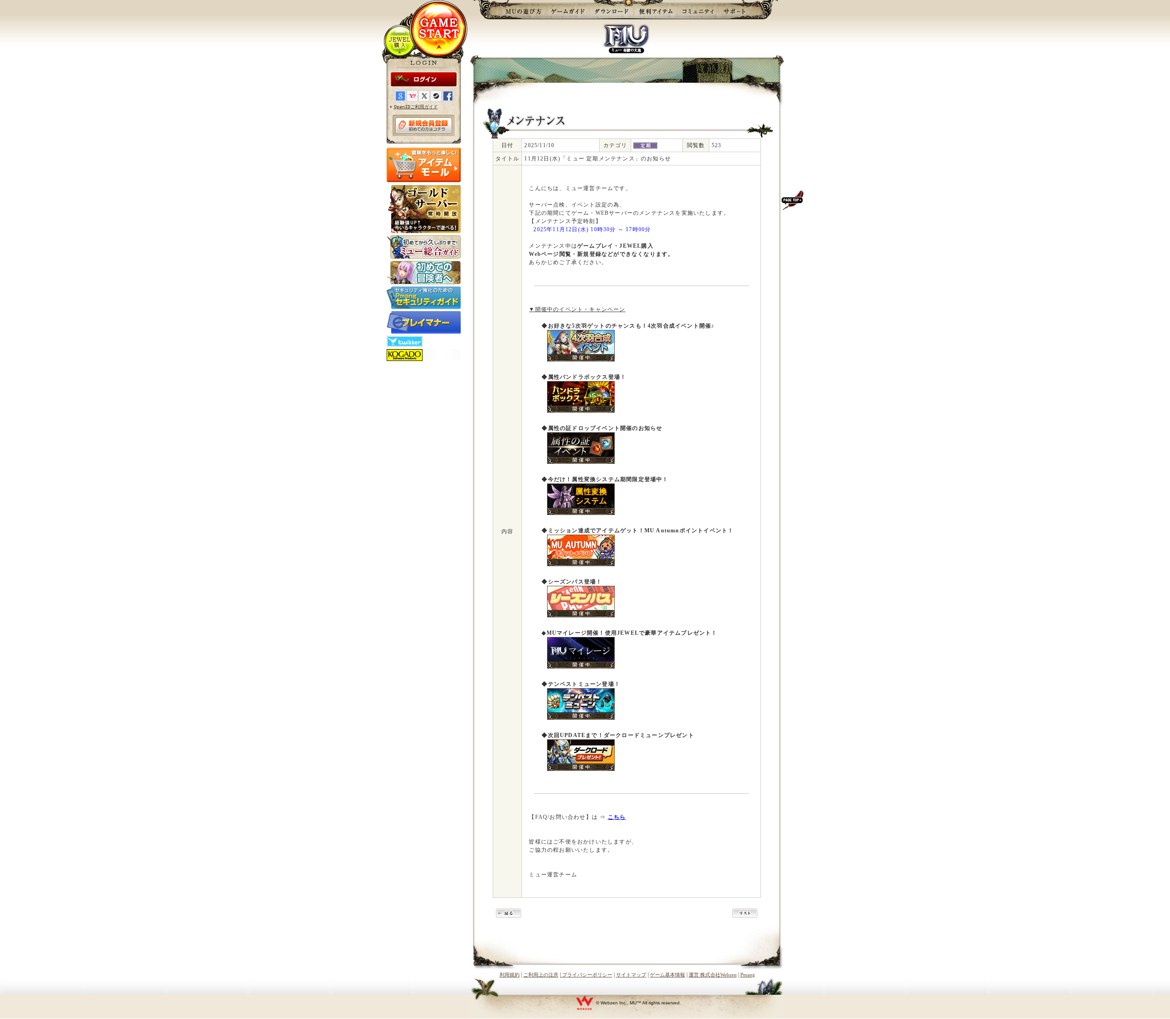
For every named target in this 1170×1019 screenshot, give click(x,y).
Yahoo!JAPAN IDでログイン (412, 95)
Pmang (747, 974)
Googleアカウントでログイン (400, 95)
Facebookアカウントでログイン (447, 95)
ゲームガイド (567, 9)
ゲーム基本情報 (667, 974)
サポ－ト (737, 9)
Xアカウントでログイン (424, 95)
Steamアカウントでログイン (436, 95)
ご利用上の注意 (540, 974)
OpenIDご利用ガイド (416, 106)
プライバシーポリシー (586, 974)
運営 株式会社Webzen (713, 974)
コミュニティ (698, 9)
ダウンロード (611, 9)
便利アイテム (655, 9)
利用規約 (510, 974)
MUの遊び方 (523, 9)
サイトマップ (631, 974)
